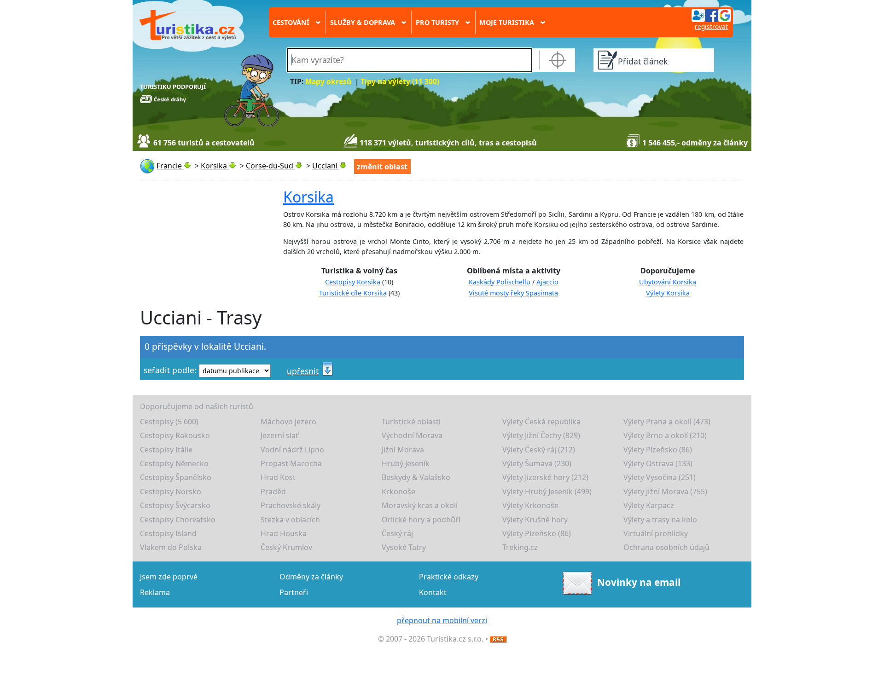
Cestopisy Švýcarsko (175, 505)
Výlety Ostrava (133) (657, 463)
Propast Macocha (291, 463)
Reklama (155, 592)
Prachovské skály (290, 505)
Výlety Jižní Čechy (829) (541, 435)
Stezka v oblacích (290, 520)
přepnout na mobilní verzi (442, 620)
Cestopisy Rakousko (175, 435)
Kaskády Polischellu (499, 282)
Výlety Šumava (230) (536, 463)
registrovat (711, 26)
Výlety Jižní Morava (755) (665, 491)
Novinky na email (638, 582)
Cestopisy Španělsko (175, 477)
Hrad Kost (278, 477)
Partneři (293, 592)
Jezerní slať (279, 435)
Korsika (308, 197)
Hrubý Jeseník (406, 463)
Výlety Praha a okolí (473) (666, 422)
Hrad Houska (284, 533)
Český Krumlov (286, 547)
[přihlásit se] (711, 15)
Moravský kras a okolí (420, 505)
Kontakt (433, 592)
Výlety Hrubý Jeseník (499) (547, 491)
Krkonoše (398, 491)
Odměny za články (311, 577)
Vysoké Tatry (404, 547)
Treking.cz (520, 547)
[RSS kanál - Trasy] (498, 639)
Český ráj (397, 533)
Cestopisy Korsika (352, 282)
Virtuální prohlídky (655, 533)
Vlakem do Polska (171, 547)
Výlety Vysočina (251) (659, 477)
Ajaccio (547, 282)
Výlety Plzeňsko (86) (657, 450)
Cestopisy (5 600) (169, 422)
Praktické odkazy (448, 577)
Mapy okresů (328, 82)
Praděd (273, 491)
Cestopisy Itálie (166, 450)
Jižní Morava (403, 450)
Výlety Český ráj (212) (538, 450)
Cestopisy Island (168, 533)
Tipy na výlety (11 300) (400, 82)
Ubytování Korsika (667, 282)
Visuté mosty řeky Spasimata (513, 293)
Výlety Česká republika (541, 422)
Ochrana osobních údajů (666, 547)
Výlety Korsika (668, 293)
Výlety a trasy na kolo (660, 520)
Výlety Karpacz (648, 505)
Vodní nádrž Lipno (292, 450)
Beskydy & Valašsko (416, 477)
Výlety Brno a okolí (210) (665, 435)
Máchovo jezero (288, 422)
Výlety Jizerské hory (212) (545, 477)
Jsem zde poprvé (169, 577)
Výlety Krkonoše (530, 505)
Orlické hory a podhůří (421, 520)
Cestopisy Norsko (170, 491)
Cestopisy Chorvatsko (177, 520)
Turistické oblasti (411, 422)
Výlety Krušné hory (535, 520)
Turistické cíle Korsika (353, 293)
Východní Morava (412, 435)
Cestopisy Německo (174, 463)
